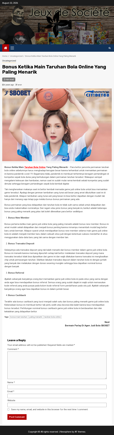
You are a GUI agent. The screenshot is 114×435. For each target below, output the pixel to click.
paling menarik (35, 317)
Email (10, 391)
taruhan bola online (52, 317)
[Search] (109, 48)
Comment (13, 349)
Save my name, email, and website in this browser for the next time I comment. (49, 409)
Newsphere (65, 431)
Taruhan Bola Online (35, 167)
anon (20, 85)
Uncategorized (9, 61)
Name (11, 382)
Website (11, 400)
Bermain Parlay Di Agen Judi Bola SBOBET (87, 324)
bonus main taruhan (18, 317)
